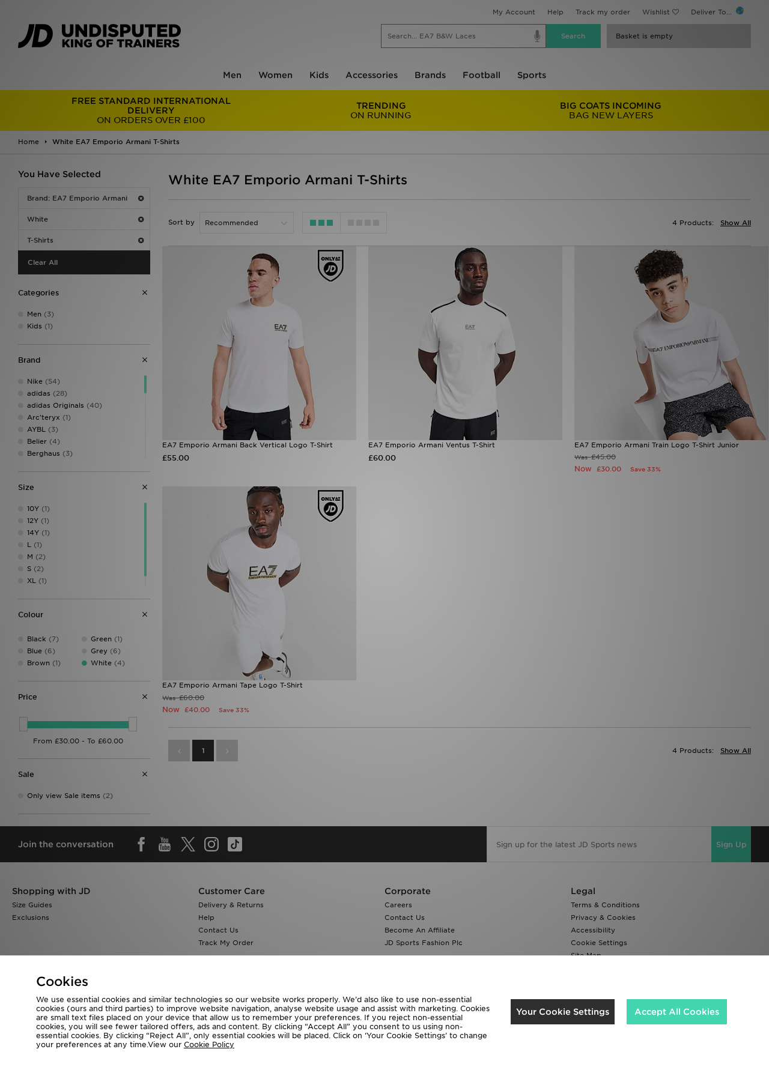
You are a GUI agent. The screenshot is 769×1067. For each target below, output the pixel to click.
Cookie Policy (209, 1044)
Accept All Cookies (676, 1012)
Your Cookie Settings (562, 1012)
